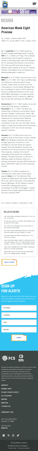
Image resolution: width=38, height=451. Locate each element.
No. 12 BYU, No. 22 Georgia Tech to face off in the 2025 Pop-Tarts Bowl (18, 226)
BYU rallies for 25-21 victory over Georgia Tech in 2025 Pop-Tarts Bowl (19, 222)
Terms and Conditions (24, 448)
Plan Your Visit (10, 392)
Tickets (5, 406)
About (4, 385)
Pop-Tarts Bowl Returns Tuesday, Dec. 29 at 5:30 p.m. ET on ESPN (19, 217)
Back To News (9, 262)
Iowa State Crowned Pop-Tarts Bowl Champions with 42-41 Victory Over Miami (19, 247)
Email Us (4, 428)
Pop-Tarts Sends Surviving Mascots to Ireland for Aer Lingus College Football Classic (19, 231)
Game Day (6, 389)
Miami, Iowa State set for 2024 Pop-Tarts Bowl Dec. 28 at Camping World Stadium (19, 252)
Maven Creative (21, 443)
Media (4, 403)
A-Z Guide (6, 396)
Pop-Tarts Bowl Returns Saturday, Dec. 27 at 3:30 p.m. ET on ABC (18, 236)
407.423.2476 (6, 426)
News (4, 399)
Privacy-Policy (13, 448)
